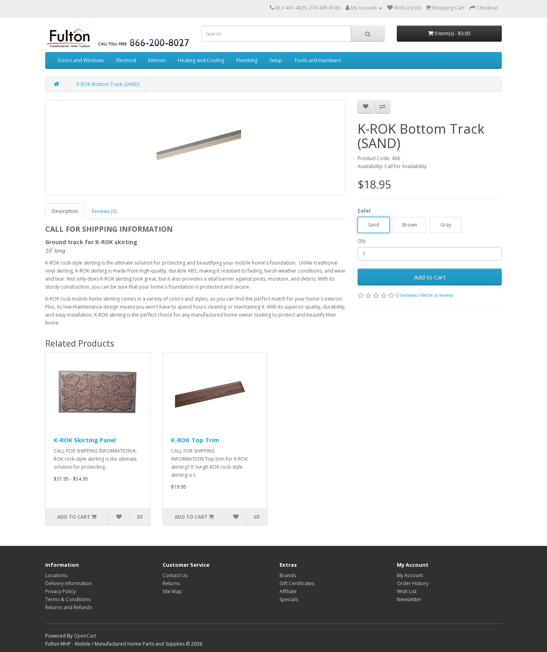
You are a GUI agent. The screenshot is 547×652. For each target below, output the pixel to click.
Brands (288, 575)
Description (65, 211)
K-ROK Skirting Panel (85, 440)
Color (364, 210)
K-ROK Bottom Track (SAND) (107, 84)
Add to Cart (430, 277)
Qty (362, 240)
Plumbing (246, 60)
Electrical (126, 60)
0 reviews (406, 295)
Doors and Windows (81, 60)
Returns (171, 583)
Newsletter (409, 599)
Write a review (437, 295)
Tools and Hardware (317, 60)
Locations (56, 575)
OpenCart (85, 635)
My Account (410, 575)
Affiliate (288, 591)
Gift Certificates (297, 583)
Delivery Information (68, 583)
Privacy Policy (60, 591)
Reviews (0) (104, 211)
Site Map (172, 591)
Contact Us (175, 575)
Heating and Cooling (201, 60)
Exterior (157, 60)
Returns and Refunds (68, 607)
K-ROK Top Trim (195, 440)
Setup (275, 60)
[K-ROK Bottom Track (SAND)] (195, 147)
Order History (412, 583)
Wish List (406, 591)
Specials (289, 599)
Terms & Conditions (67, 599)
